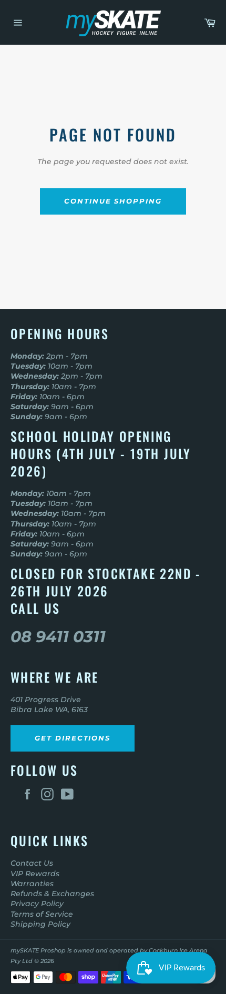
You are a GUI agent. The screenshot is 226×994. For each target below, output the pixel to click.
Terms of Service (42, 914)
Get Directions (72, 738)
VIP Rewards (35, 873)
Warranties (32, 883)
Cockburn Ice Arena (178, 950)
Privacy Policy (37, 903)
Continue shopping (113, 201)
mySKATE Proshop (38, 950)
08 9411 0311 (58, 636)
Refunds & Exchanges (52, 893)
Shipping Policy (40, 924)
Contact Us (32, 863)
